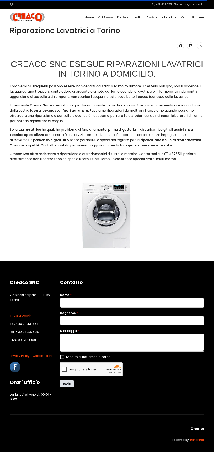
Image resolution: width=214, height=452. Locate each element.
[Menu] (201, 17)
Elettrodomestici (129, 17)
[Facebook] (11, 4)
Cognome (69, 313)
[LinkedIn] (190, 45)
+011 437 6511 (163, 4)
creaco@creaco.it (189, 4)
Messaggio (69, 331)
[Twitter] (200, 45)
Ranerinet (197, 440)
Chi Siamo (105, 17)
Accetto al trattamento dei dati (91, 357)
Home (89, 17)
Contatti (187, 17)
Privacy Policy (19, 356)
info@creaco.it (20, 316)
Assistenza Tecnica (161, 17)
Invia (67, 384)
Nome (66, 295)
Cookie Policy (42, 356)
